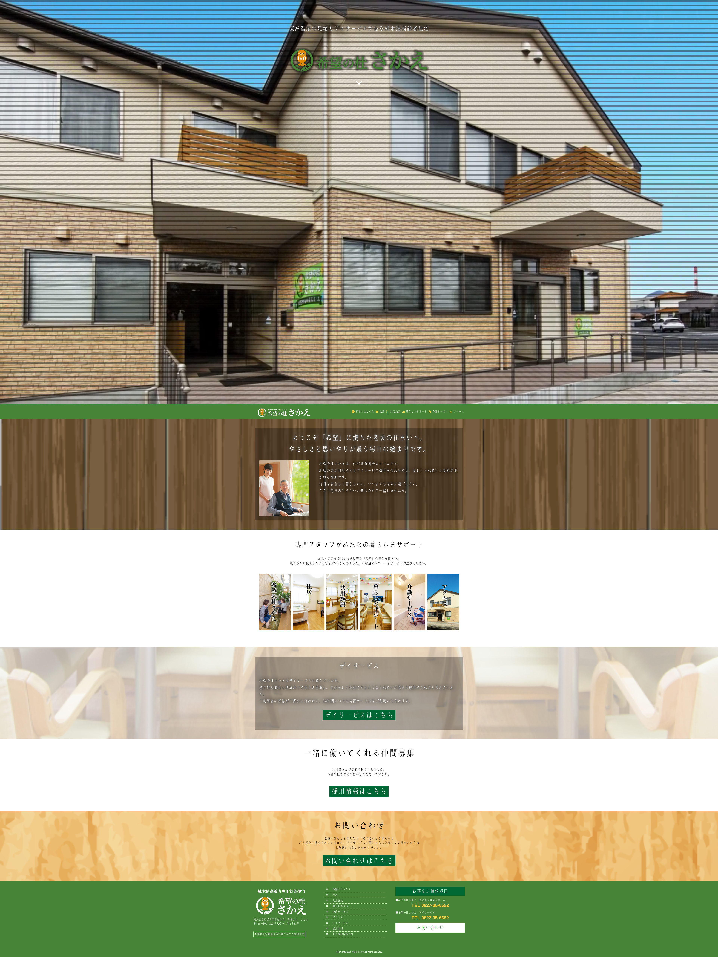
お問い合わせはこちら (359, 860)
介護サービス (440, 411)
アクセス (458, 411)
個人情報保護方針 (342, 934)
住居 (382, 411)
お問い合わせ (430, 927)
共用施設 (395, 411)
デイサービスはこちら (359, 715)
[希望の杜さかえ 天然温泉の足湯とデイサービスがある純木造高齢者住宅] (283, 411)
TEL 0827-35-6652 (430, 905)
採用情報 (337, 928)
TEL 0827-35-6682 (430, 917)
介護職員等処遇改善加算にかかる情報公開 (279, 934)
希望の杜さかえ (365, 411)
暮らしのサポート (416, 411)
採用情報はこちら (359, 791)
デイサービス (340, 923)
